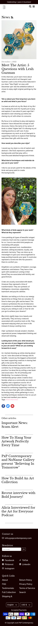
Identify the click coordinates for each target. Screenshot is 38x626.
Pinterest (9, 564)
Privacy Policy (25, 584)
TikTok (25, 560)
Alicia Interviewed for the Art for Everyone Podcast (18, 511)
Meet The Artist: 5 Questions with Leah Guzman (18, 69)
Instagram (9, 568)
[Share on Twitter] (8, 406)
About (5, 580)
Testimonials (8, 588)
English (10, 605)
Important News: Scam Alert (15, 425)
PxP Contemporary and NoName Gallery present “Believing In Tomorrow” (18, 461)
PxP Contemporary (26, 623)
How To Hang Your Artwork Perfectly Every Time (16, 441)
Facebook (9, 560)
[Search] (30, 7)
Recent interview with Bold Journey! (18, 495)
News (6, 17)
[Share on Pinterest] (12, 406)
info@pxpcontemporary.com (18, 538)
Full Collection (9, 592)
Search (22, 592)
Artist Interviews (12, 400)
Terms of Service (27, 588)
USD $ (24, 605)
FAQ (4, 584)
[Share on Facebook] (3, 406)
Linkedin (26, 564)
